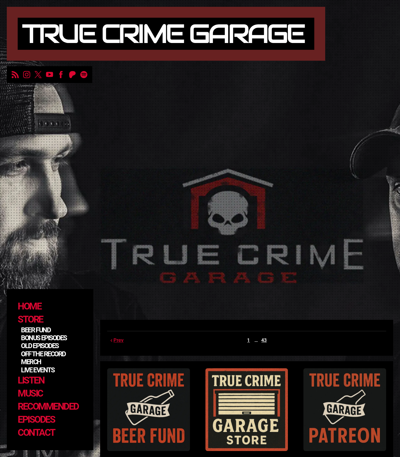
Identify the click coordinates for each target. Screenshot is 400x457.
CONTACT (36, 432)
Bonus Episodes (44, 338)
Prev (118, 340)
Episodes (36, 419)
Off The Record (43, 354)
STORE (30, 319)
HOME (29, 306)
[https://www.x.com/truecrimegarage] (38, 74)
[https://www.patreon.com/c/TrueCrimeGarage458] (72, 74)
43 (264, 340)
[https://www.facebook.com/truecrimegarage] (60, 74)
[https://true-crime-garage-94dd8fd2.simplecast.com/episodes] (15, 74)
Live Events (37, 370)
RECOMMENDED (48, 406)
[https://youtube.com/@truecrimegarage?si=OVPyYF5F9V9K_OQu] (49, 74)
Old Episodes (40, 346)
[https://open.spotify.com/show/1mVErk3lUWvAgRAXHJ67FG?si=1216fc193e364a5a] (83, 74)
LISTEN (31, 380)
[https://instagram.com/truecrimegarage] (26, 74)
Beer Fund (35, 330)
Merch (31, 362)
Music (30, 393)
